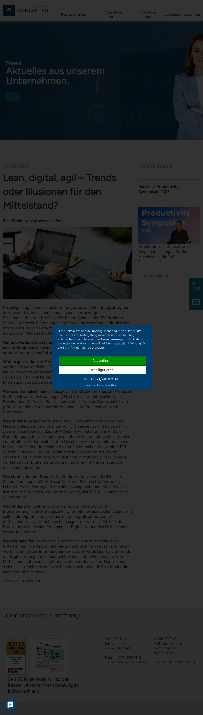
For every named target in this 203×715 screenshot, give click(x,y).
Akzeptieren (102, 360)
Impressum (90, 385)
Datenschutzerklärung (107, 385)
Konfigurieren (102, 370)
